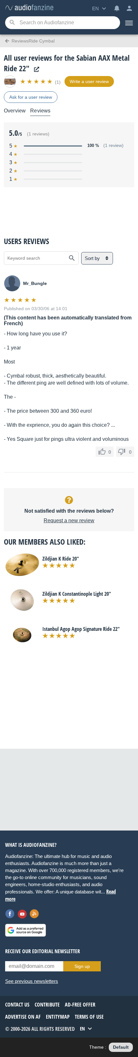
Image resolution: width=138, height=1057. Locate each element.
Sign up (82, 966)
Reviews (40, 110)
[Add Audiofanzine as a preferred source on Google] (25, 930)
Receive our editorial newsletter (42, 951)
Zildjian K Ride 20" (60, 558)
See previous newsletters (31, 981)
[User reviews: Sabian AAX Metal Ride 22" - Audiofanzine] (29, 7)
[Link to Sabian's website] (35, 69)
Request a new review (69, 520)
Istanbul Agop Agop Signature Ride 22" (81, 628)
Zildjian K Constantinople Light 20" (76, 593)
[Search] (12, 23)
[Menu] (129, 22)
